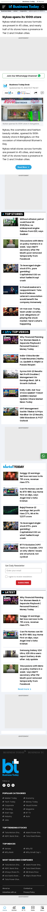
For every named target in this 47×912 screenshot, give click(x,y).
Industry (8, 816)
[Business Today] (24, 6)
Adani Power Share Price (34, 832)
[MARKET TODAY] (13, 467)
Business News (6, 11)
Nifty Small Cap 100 (34, 852)
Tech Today (10, 802)
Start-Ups (9, 812)
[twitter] (13, 785)
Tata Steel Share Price (34, 836)
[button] (42, 908)
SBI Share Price (32, 872)
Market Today (11, 798)
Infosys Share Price (13, 872)
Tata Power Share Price (13, 879)
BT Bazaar (40, 2)
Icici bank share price (13, 875)
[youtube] (8, 785)
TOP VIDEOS (20, 332)
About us (6, 888)
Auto (28, 816)
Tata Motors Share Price (13, 832)
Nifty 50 (29, 848)
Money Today (32, 802)
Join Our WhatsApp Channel (22, 75)
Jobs (7, 820)
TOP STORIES (14, 214)
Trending (9, 809)
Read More (22, 167)
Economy (30, 798)
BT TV (28, 812)
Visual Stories (31, 805)
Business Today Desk (19, 84)
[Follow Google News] (23, 93)
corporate (23, 11)
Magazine (30, 809)
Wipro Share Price (33, 875)
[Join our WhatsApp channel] (43, 458)
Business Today (29, 2)
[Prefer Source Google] (9, 93)
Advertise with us (9, 892)
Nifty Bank (9, 852)
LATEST (10, 592)
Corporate (9, 805)
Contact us (28, 888)
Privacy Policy (29, 892)
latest (15, 11)
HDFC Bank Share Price (13, 836)
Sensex (8, 848)
